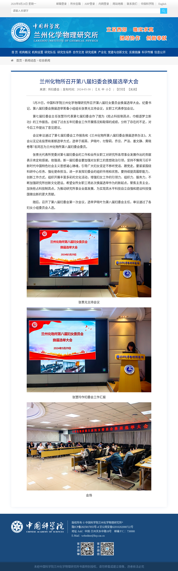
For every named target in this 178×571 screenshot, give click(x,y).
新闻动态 (30, 60)
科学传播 (147, 52)
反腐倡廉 (134, 52)
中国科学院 (147, 4)
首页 (19, 60)
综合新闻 (44, 60)
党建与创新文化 (118, 52)
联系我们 (132, 4)
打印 (121, 89)
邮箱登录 (61, 4)
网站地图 (118, 4)
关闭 (133, 89)
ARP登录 (89, 4)
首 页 (15, 52)
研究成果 (91, 52)
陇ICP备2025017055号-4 (85, 527)
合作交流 (78, 52)
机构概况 (25, 52)
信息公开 (160, 52)
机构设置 (37, 52)
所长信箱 (75, 4)
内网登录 (104, 4)
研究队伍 (50, 52)
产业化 (102, 52)
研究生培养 (64, 52)
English (162, 4)
